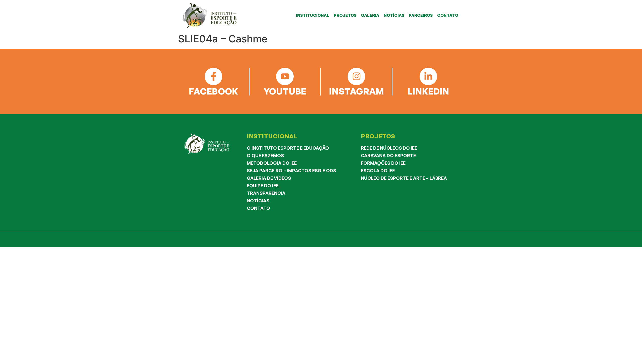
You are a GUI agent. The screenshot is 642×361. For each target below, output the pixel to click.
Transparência (266, 193)
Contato (258, 208)
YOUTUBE (285, 91)
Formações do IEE (383, 163)
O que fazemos (265, 155)
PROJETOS (345, 15)
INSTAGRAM (356, 91)
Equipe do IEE (262, 185)
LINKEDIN (428, 91)
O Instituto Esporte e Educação (288, 148)
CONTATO (447, 15)
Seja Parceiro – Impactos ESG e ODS (291, 170)
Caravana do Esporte (388, 155)
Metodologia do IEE (272, 163)
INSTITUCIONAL (312, 15)
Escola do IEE (378, 170)
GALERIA (370, 15)
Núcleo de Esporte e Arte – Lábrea (404, 178)
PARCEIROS (421, 15)
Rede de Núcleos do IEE (389, 148)
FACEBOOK (213, 91)
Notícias (258, 200)
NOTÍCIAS (394, 15)
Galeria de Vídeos (269, 178)
